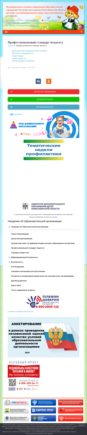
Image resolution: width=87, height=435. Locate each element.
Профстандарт (17, 56)
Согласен (81, 425)
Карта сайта (16, 285)
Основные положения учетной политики (28, 271)
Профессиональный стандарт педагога (27, 248)
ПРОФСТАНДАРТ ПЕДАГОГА (23, 61)
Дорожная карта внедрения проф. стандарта (29, 51)
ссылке (54, 217)
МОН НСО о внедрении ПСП (23, 53)
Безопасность (17, 262)
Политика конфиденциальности (20, 312)
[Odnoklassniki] (48, 81)
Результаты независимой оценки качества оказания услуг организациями (42, 276)
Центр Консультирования (21, 239)
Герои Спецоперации (20, 234)
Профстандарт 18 (19, 58)
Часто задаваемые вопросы (23, 290)
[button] (6, 32)
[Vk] (38, 81)
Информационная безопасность (24, 257)
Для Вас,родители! (19, 281)
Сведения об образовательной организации (29, 227)
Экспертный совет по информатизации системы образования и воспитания (42, 243)
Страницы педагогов (20, 253)
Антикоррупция (17, 267)
